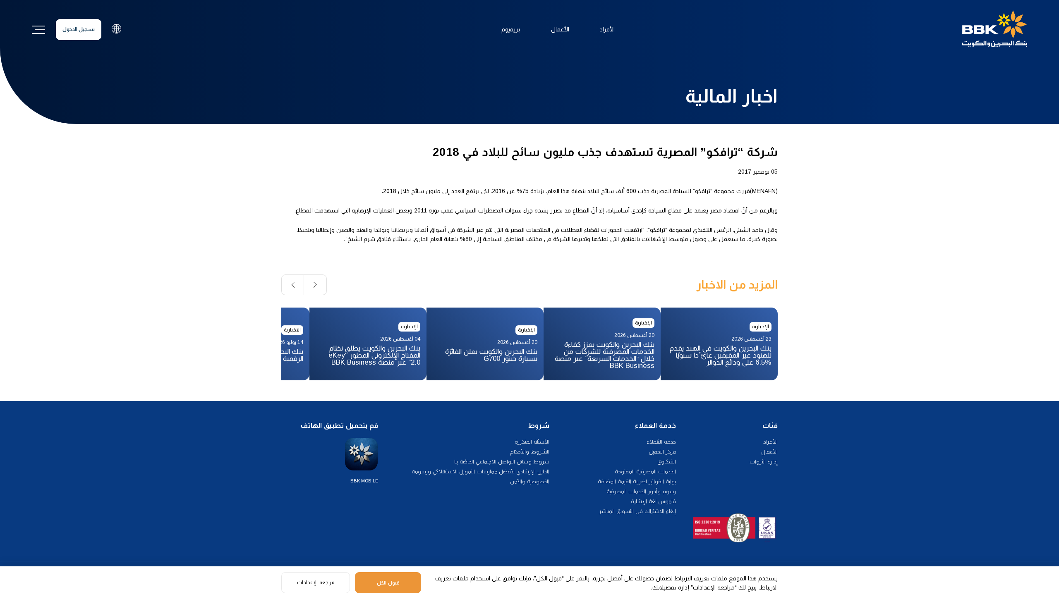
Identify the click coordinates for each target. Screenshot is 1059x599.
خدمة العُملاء (661, 442)
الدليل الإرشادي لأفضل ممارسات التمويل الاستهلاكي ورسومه (480, 471)
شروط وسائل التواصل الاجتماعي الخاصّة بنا (501, 461)
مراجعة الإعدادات (315, 582)
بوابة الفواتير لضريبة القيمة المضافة (637, 481)
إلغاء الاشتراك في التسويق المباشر (637, 511)
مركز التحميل (662, 452)
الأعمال (560, 29)
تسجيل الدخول (78, 29)
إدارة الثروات (764, 461)
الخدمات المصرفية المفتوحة (645, 471)
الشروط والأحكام (529, 452)
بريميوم (510, 29)
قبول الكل (388, 583)
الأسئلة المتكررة (532, 442)
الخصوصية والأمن (529, 481)
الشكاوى (666, 461)
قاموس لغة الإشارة (653, 501)
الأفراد (607, 29)
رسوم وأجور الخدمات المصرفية (641, 491)
